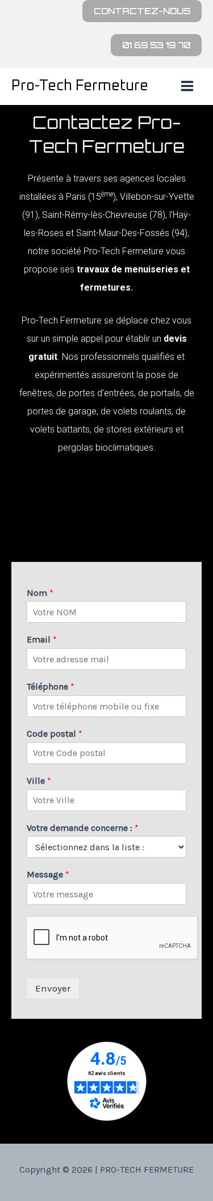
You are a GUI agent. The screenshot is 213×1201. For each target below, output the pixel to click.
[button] (142, 11)
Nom (40, 592)
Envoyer (52, 988)
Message (48, 874)
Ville (39, 780)
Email (42, 639)
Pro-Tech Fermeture (79, 85)
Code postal (54, 733)
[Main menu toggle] (187, 86)
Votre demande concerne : (83, 827)
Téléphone (50, 686)
